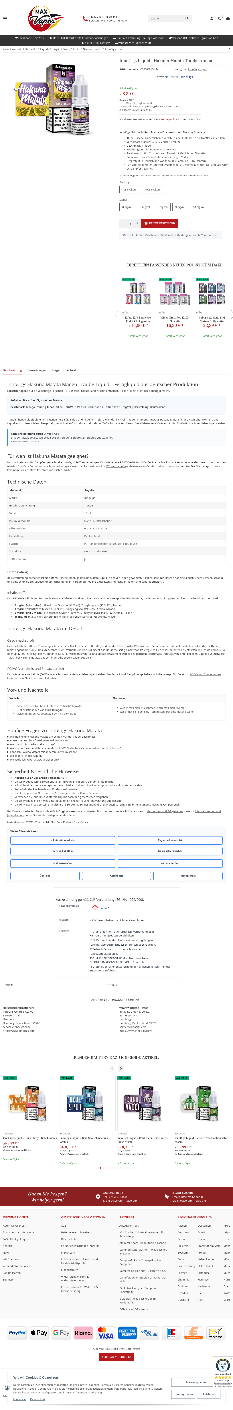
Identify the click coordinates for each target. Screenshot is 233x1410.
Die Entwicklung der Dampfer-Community (137, 1290)
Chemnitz (183, 1279)
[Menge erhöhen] (137, 223)
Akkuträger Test (129, 1225)
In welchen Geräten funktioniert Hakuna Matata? (40, 740)
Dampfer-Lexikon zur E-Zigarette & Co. (142, 1270)
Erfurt (201, 1232)
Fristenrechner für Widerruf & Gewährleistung (79, 1289)
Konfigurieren (184, 1394)
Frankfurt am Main (209, 1246)
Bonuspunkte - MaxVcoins (18, 1232)
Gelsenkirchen (206, 1259)
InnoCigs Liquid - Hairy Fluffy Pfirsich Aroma (30, 1138)
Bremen (182, 1273)
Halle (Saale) (205, 1266)
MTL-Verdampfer (116, 466)
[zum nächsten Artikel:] (229, 49)
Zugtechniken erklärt (170, 840)
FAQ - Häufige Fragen (16, 1239)
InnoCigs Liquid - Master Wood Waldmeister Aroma (201, 1140)
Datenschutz (37, 1399)
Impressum (19, 1399)
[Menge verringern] (123, 223)
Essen (201, 1239)
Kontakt (7, 1246)
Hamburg (203, 1273)
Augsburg (183, 1232)
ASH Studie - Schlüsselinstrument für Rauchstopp (142, 1234)
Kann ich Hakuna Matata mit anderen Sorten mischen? (43, 752)
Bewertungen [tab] (37, 370)
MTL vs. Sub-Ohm (63, 851)
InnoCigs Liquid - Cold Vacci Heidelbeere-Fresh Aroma (142, 1140)
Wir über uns (11, 1259)
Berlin (181, 1239)
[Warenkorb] (226, 18)
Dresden (183, 1293)
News (6, 1252)
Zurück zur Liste (12, 49)
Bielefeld (183, 1246)
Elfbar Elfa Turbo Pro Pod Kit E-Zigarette (138, 319)
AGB (63, 1225)
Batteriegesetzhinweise (75, 1232)
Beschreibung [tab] (12, 370)
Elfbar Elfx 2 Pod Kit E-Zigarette (175, 319)
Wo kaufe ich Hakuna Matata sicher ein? (34, 759)
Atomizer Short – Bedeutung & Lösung (142, 1243)
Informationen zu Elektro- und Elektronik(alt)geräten (79, 1261)
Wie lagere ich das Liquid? (26, 755)
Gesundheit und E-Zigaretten (165, 811)
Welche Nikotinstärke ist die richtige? (32, 744)
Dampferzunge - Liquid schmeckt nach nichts (143, 1279)
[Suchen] (187, 18)
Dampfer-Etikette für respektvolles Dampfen (140, 1262)
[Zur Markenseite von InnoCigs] (162, 77)
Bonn (181, 1259)
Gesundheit (116, 875)
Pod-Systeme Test (63, 863)
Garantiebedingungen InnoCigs (80, 1246)
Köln (200, 1299)
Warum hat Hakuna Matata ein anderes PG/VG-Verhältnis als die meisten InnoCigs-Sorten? (65, 748)
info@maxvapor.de (192, 1197)
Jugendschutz (188, 875)
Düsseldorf (204, 1225)
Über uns (45, 875)
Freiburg (203, 1252)
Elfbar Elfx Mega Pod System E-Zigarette (212, 319)
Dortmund (184, 1286)
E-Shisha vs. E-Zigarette (133, 1309)
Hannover (204, 1279)
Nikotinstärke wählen (63, 840)
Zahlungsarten (12, 1273)
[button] (121, 1068)
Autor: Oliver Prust (14, 1225)
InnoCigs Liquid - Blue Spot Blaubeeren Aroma (84, 1140)
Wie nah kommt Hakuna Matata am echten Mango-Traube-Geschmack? (53, 736)
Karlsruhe (204, 1286)
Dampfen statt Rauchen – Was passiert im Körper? (143, 1251)
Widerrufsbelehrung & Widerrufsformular (75, 1278)
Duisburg (183, 1299)
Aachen (182, 1225)
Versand (147, 103)
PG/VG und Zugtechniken (205, 674)
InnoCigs (187, 77)
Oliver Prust (51, 433)
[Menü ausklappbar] (5, 18)
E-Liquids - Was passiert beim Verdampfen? (137, 1300)
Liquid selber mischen (170, 851)
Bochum (183, 1252)
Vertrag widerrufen (116, 1357)
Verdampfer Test (170, 863)
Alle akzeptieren (196, 1382)
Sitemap (8, 1279)
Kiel (200, 1293)
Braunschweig (186, 1266)
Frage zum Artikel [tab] (64, 370)
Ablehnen (209, 1394)
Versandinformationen (16, 1266)
